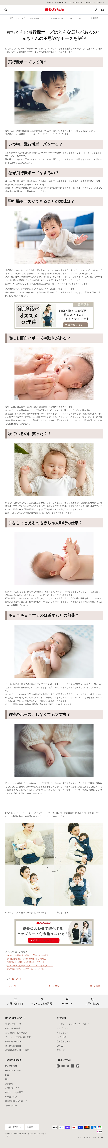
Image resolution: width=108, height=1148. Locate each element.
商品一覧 (61, 1050)
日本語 (99, 2)
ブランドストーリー (14, 1024)
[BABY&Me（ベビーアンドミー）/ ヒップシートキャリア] (54, 9)
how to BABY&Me (13, 1070)
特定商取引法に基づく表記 (17, 1050)
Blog (7, 1075)
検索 (79, 1137)
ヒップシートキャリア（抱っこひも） (73, 1024)
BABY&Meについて (38, 18)
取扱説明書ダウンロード (16, 1101)
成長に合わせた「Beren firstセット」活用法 (26, 959)
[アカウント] (96, 9)
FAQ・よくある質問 (14, 1092)
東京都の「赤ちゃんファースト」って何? (25, 969)
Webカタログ (11, 1097)
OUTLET (60, 1046)
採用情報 (94, 18)
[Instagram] (58, 1066)
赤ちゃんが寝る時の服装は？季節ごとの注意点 (28, 955)
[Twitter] (67, 1066)
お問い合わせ (78, 2)
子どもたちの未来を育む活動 (18, 1037)
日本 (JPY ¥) (89, 2)
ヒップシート (62, 1028)
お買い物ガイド (60, 2)
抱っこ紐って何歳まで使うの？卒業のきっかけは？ (30, 965)
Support (82, 18)
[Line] (77, 1066)
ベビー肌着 (62, 1037)
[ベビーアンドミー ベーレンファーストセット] (54, 932)
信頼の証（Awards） (14, 1041)
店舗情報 (50, 2)
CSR (69, 2)
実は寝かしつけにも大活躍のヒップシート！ (27, 962)
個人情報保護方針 (13, 1046)
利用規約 (87, 1137)
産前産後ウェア (63, 1041)
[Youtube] (63, 1066)
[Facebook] (72, 1066)
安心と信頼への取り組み (16, 1033)
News (7, 1079)
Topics (70, 18)
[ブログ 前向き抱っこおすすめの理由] (54, 315)
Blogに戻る (54, 986)
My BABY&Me (57, 18)
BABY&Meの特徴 (13, 1028)
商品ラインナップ (17, 18)
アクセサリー (62, 1033)
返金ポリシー (98, 1137)
